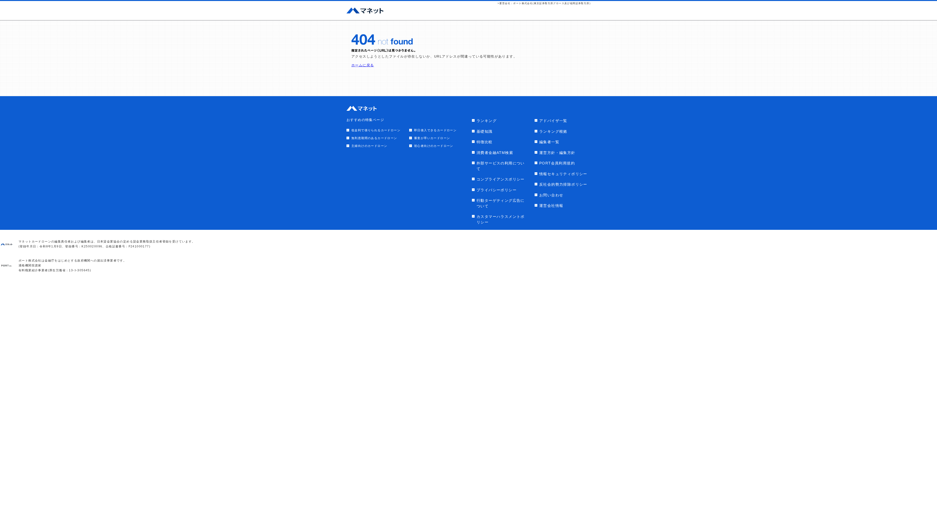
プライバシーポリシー (497, 190)
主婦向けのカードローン (369, 146)
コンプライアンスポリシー (501, 179)
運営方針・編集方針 (557, 153)
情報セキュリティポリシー (563, 174)
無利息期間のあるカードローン (374, 138)
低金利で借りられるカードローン (375, 130)
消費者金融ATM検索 (495, 153)
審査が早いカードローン (432, 138)
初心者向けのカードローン (433, 146)
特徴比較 (485, 142)
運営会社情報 (551, 205)
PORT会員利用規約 (557, 163)
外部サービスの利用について (501, 166)
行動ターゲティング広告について (501, 203)
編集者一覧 (549, 142)
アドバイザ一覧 (553, 121)
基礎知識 (485, 131)
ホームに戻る (362, 65)
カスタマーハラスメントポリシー (501, 219)
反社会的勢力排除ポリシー (563, 184)
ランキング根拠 (553, 131)
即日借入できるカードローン (435, 130)
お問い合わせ (551, 195)
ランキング (487, 121)
